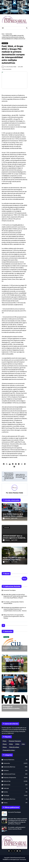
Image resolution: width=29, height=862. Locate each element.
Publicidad (6, 788)
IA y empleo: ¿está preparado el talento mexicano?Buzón (14, 602)
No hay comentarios (6, 69)
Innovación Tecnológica (10, 590)
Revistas (5, 792)
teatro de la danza (14, 747)
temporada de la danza (9, 750)
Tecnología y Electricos (9, 799)
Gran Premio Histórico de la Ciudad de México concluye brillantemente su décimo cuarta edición (13, 517)
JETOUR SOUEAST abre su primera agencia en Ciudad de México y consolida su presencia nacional (14, 539)
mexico (5, 747)
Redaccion (7, 518)
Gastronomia (6, 784)
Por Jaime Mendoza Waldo (10, 66)
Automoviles (4, 43)
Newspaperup (13, 859)
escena (5, 744)
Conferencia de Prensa (9, 774)
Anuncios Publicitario (8, 759)
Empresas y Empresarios (9, 696)
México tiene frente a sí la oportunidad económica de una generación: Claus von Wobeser (14, 616)
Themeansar (23, 859)
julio (24, 744)
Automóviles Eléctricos (8, 676)
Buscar (7, 573)
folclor (11, 744)
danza (4, 741)
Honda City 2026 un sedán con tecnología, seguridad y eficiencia (14, 560)
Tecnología (6, 637)
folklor (17, 744)
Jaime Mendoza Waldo (16, 493)
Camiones (6, 770)
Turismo (5, 802)
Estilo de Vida (7, 657)
